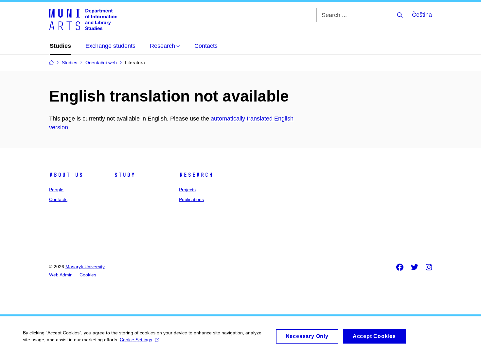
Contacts (58, 199)
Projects (187, 189)
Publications (191, 199)
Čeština (422, 14)
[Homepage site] (83, 19)
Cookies (88, 274)
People (56, 189)
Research (196, 174)
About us (66, 174)
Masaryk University (85, 266)
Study (124, 174)
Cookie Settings (136, 339)
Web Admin (61, 274)
